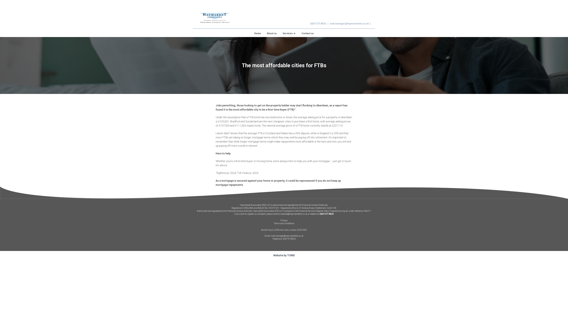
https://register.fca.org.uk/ (336, 211)
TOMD (291, 255)
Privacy (284, 220)
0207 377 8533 (318, 23)
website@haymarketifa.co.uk (293, 214)
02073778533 (289, 239)
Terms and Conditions (284, 223)
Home (257, 33)
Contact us (308, 33)
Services (288, 33)
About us (272, 33)
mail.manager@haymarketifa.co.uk (349, 23)
